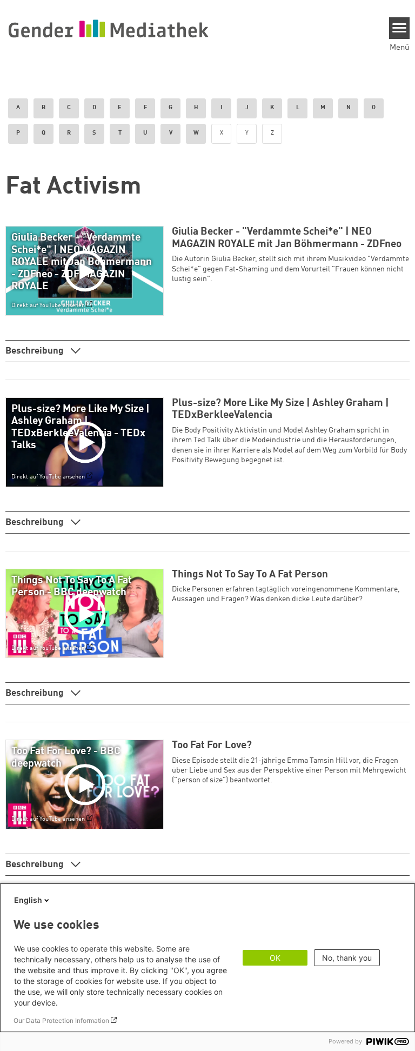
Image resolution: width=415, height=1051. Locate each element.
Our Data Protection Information (61, 1020)
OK (275, 957)
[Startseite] (108, 28)
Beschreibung (35, 351)
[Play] (87, 271)
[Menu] (399, 28)
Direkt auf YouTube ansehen (48, 305)
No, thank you (347, 957)
